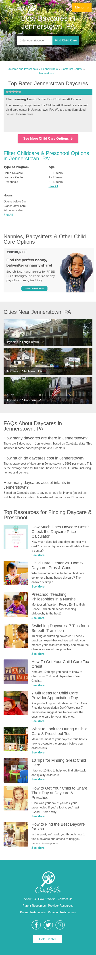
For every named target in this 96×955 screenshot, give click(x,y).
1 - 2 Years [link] (56, 177)
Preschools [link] (11, 182)
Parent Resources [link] (34, 905)
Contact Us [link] (65, 899)
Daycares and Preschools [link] (22, 69)
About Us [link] (30, 899)
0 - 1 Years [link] (56, 173)
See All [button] (53, 186)
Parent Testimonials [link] (33, 912)
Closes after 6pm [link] (15, 206)
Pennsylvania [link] (49, 69)
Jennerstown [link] (46, 73)
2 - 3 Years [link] (56, 182)
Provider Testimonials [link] (62, 912)
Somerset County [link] (71, 69)
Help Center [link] (47, 939)
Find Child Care (66, 40)
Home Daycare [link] (13, 173)
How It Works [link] (47, 899)
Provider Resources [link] (60, 905)
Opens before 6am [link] (15, 201)
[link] (20, 7)
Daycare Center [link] (14, 177)
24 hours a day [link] (13, 210)
